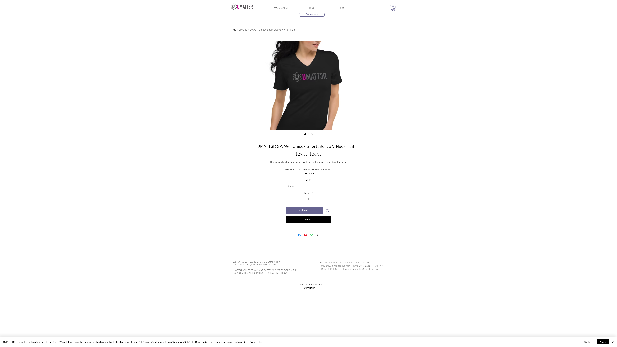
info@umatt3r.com (368, 269)
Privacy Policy (255, 341)
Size (308, 180)
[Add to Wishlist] (327, 210)
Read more (308, 173)
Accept (603, 341)
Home (233, 29)
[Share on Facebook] (299, 235)
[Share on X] (318, 235)
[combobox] (308, 186)
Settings (588, 341)
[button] (393, 8)
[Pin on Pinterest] (305, 235)
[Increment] (313, 199)
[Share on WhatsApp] (311, 235)
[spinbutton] (308, 199)
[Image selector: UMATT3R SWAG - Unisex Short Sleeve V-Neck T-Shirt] (305, 134)
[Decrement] (304, 199)
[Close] (613, 341)
